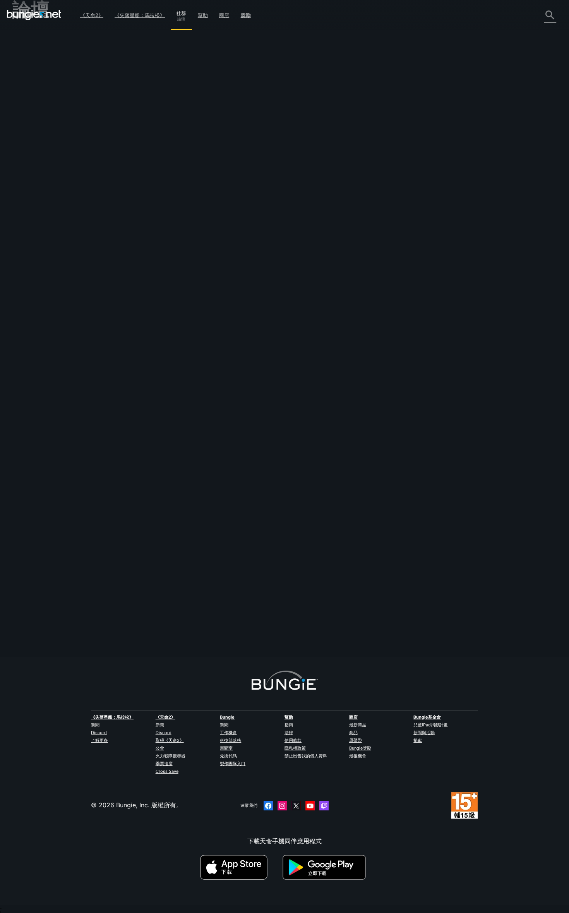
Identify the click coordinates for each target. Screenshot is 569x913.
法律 (288, 732)
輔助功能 (30, 129)
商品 (353, 732)
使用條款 (293, 740)
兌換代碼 (228, 756)
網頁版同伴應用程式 (46, 137)
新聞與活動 (424, 732)
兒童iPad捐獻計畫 (430, 725)
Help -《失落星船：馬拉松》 (58, 223)
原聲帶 (355, 740)
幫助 (203, 15)
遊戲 (24, 78)
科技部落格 (230, 740)
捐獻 (417, 740)
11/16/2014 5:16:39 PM (223, 193)
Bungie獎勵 (360, 748)
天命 (24, 205)
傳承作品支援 (36, 180)
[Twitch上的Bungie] (324, 805)
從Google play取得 (326, 867)
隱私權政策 (295, 748)
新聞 (95, 725)
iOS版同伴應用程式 (44, 146)
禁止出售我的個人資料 (305, 756)
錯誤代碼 (30, 95)
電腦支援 (30, 163)
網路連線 (30, 103)
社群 (181, 12)
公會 (160, 748)
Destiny (34, 15)
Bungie (227, 717)
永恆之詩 (30, 112)
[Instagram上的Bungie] (282, 805)
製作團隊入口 (232, 763)
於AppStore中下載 (240, 867)
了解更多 (99, 740)
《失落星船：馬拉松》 (140, 15)
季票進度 (164, 763)
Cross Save (167, 771)
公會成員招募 (36, 197)
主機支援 (30, 171)
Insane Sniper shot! (218, 59)
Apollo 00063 (172, 136)
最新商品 (357, 725)
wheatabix (167, 621)
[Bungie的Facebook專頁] (268, 805)
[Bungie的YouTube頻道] (310, 805)
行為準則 (28, 242)
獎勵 (246, 15)
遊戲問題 (30, 120)
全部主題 (30, 35)
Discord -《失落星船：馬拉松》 (62, 231)
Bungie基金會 (427, 717)
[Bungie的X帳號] (296, 805)
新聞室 (226, 748)
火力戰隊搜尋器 (170, 756)
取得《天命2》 (170, 740)
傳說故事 (30, 69)
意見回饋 (30, 52)
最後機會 (357, 756)
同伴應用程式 (36, 188)
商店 (224, 15)
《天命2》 (91, 15)
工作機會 (228, 732)
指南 (288, 725)
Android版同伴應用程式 (51, 154)
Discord (99, 732)
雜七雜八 (30, 214)
